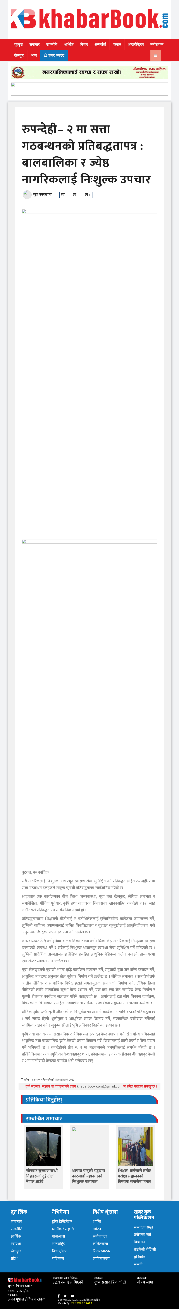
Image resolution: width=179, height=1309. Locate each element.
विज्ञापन (139, 1242)
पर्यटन (97, 1229)
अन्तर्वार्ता (100, 44)
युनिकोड (139, 1257)
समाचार (34, 44)
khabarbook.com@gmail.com (100, 1086)
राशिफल (58, 1259)
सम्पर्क (138, 1264)
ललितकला (100, 1244)
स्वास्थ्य (16, 1244)
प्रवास (117, 44)
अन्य (34, 55)
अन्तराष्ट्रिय (58, 1244)
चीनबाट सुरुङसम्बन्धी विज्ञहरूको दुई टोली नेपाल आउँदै (42, 1176)
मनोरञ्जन (157, 44)
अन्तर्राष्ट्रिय (136, 44)
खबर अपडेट (55, 55)
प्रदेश (14, 1259)
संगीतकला (100, 1236)
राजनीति (51, 44)
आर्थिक (69, 44)
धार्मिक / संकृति (63, 1229)
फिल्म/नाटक (101, 1251)
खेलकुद (19, 55)
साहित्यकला (101, 1259)
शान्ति (97, 1222)
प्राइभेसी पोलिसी (145, 1250)
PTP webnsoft (81, 1303)
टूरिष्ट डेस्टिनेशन (62, 1222)
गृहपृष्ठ (18, 44)
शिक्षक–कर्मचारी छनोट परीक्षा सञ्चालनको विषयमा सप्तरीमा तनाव (134, 1176)
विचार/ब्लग (59, 1251)
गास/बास (58, 1236)
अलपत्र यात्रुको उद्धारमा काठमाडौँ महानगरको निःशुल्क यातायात (88, 1176)
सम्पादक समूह (143, 1227)
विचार (84, 44)
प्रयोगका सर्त (142, 1235)
